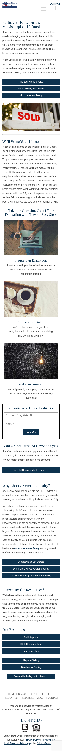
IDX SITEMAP (31, 720)
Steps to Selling (31, 660)
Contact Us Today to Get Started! (31, 676)
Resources (27, 697)
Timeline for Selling (31, 667)
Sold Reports (31, 637)
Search (22, 694)
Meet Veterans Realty (31, 95)
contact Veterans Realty (26, 548)
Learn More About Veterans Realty (31, 568)
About (41, 697)
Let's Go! (31, 432)
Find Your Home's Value (31, 81)
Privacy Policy (32, 739)
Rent (50, 694)
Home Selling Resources (31, 88)
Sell (40, 694)
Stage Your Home (31, 651)
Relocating (11, 697)
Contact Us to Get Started (31, 561)
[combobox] (31, 415)
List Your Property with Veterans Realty (31, 575)
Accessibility (48, 739)
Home (11, 694)
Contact (53, 697)
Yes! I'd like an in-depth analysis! (31, 470)
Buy (32, 694)
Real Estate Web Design (17, 743)
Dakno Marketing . (47, 743)
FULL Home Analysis (31, 644)
